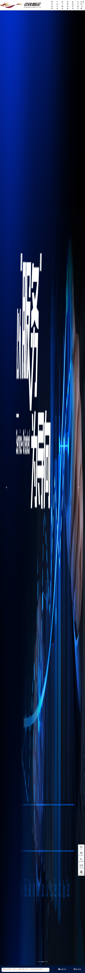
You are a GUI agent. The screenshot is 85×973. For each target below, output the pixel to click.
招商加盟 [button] (67, 5)
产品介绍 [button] (57, 5)
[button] (6, 487)
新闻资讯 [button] (72, 5)
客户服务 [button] (62, 5)
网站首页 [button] (52, 5)
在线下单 (63, 969)
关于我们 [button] (78, 5)
